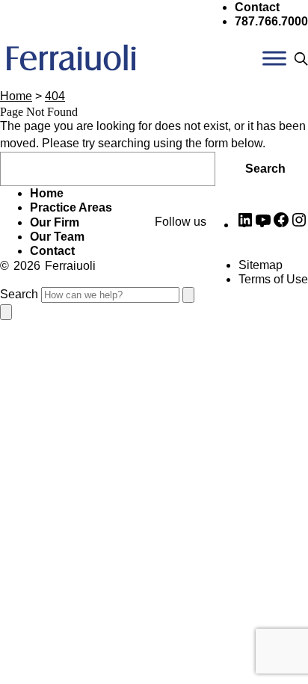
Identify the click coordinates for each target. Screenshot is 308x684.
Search (265, 168)
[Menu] (274, 59)
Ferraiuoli (70, 265)
